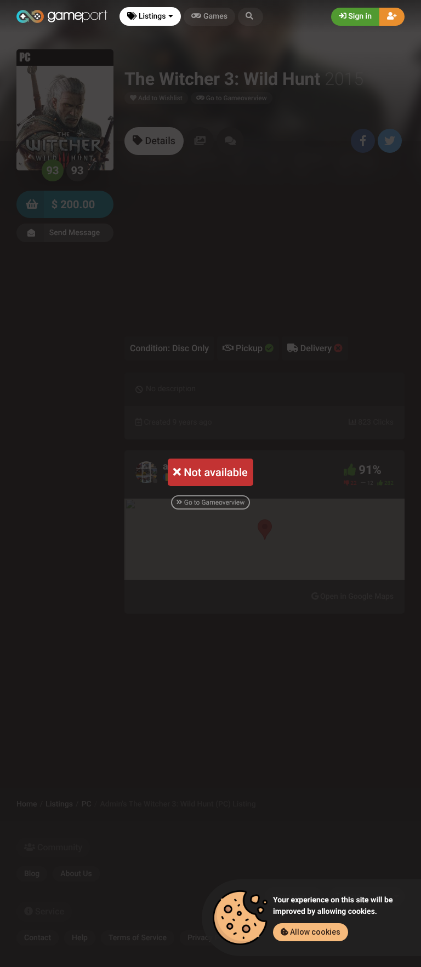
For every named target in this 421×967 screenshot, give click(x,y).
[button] (250, 17)
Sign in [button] (359, 16)
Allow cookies (314, 932)
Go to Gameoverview (213, 502)
